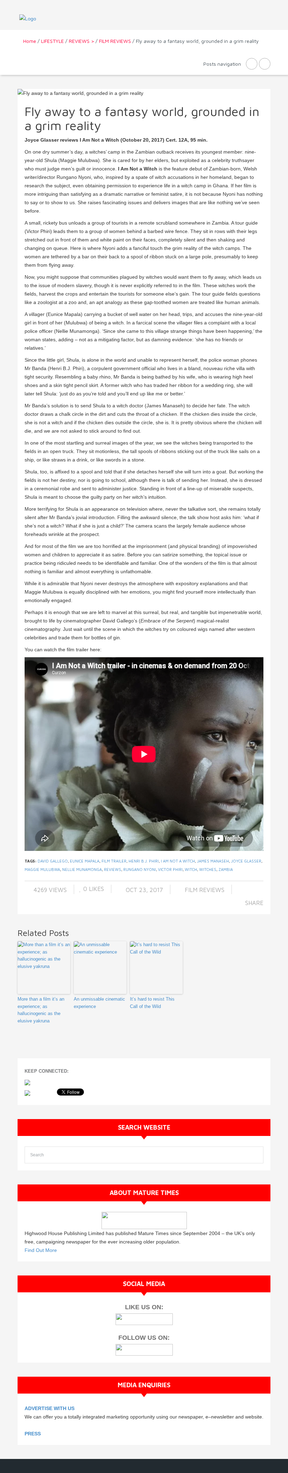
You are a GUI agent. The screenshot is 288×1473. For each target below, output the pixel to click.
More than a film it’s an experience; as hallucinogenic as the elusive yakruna (41, 1009)
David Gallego (53, 861)
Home (29, 41)
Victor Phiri (170, 869)
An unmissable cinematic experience (99, 1002)
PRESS (33, 1433)
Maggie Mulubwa (42, 869)
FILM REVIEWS (115, 41)
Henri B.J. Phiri (144, 861)
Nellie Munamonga (82, 869)
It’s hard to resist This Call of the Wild (152, 1002)
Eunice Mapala (84, 861)
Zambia (225, 869)
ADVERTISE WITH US (49, 1408)
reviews (112, 869)
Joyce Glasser (246, 861)
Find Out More (41, 1250)
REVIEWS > (81, 41)
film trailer (114, 861)
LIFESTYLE (52, 41)
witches (207, 869)
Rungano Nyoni (139, 869)
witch (191, 869)
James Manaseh (213, 861)
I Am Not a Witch (178, 861)
